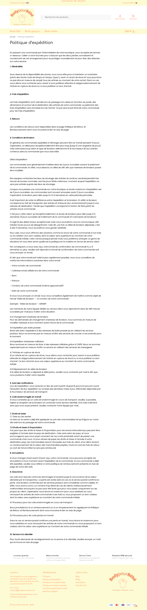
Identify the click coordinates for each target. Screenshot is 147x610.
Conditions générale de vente (55, 588)
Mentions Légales (50, 591)
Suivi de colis (81, 585)
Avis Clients (80, 582)
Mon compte (120, 19)
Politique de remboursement (54, 585)
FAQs (78, 579)
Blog (77, 576)
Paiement (133, 19)
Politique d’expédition (52, 579)
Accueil (12, 37)
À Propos (46, 576)
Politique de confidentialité (54, 582)
